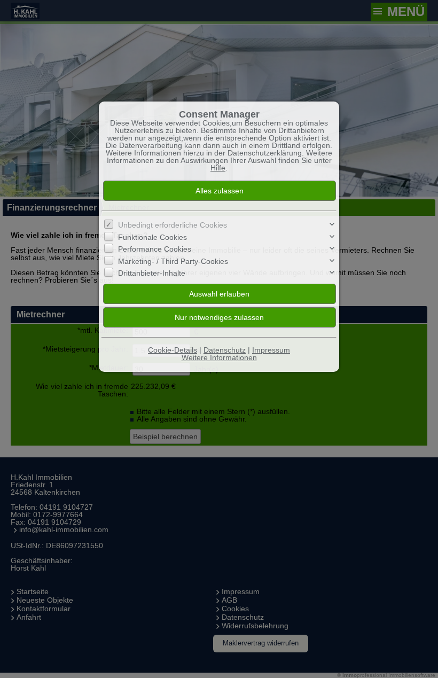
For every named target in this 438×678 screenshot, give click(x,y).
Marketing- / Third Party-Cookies (173, 260)
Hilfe (217, 167)
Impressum (271, 350)
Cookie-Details (172, 350)
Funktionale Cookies (152, 237)
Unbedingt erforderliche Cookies (172, 225)
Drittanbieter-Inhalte (151, 273)
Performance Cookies (154, 249)
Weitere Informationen (219, 357)
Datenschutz (225, 350)
